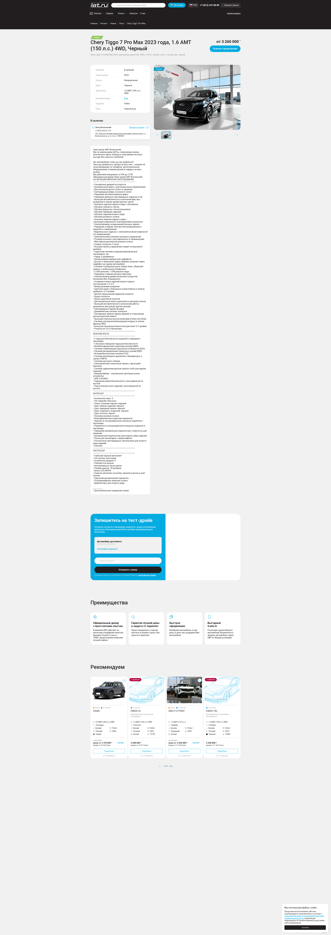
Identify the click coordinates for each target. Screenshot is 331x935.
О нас (142, 13)
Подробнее (109, 751)
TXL (205, 678)
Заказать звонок (231, 5)
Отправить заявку (128, 570)
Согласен (305, 928)
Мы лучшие (176, 5)
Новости (133, 13)
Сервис (109, 13)
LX (129, 678)
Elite (126, 98)
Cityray (169, 678)
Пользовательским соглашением (298, 916)
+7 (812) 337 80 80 (209, 5)
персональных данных (147, 575)
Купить (196, 785)
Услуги (121, 13)
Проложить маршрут (107, 549)
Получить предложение (225, 48)
